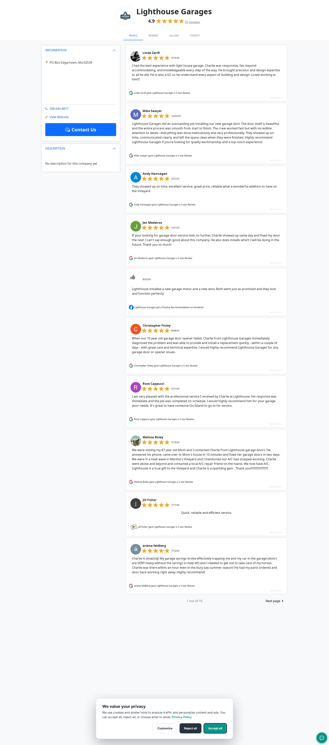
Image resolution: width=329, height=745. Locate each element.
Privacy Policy (182, 717)
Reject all (190, 728)
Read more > (276, 97)
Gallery (174, 35)
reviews (192, 22)
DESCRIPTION (55, 148)
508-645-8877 (59, 109)
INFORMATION (55, 50)
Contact (195, 35)
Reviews (153, 35)
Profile (133, 35)
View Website (59, 117)
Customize (164, 728)
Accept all (215, 728)
